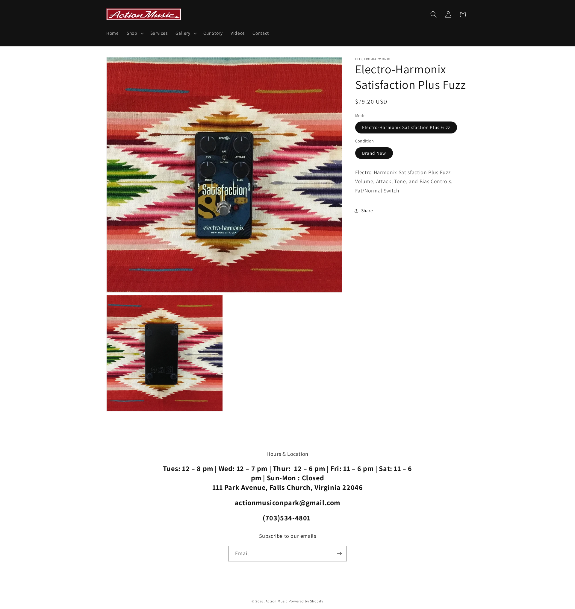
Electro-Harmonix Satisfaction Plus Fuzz (406, 127)
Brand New (374, 153)
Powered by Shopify (306, 601)
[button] (134, 33)
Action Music (277, 601)
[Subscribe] (339, 553)
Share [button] (367, 210)
